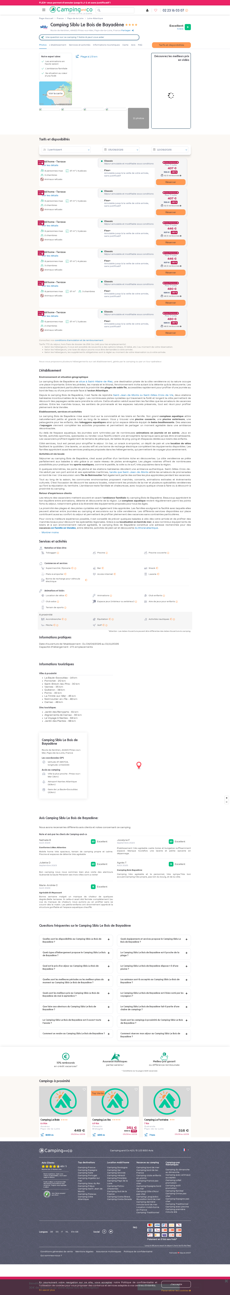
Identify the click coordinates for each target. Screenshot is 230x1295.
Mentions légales (84, 1251)
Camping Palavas (87, 1194)
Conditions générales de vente (56, 1251)
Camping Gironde (116, 1173)
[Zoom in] (227, 798)
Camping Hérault (116, 1175)
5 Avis (180, 29)
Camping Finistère (117, 1178)
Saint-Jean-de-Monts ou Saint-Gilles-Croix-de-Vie (143, 395)
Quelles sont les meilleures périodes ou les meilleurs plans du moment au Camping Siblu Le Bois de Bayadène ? (73, 981)
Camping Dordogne (117, 1167)
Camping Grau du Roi (89, 1183)
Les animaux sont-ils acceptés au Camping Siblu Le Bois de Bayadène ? (150, 981)
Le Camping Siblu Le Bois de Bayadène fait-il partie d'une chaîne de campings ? (149, 1008)
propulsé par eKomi (58, 1194)
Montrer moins (50, 532)
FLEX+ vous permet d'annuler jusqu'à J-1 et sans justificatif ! (75, 2)
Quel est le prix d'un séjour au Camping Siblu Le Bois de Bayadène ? (71, 967)
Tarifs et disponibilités (171, 45)
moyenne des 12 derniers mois (52, 1169)
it (62, 1232)
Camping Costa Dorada (119, 1199)
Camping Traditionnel (147, 1212)
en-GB (74, 1232)
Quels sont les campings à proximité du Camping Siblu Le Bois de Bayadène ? (151, 1021)
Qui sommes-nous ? (51, 1255)
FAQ (140, 45)
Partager (126, 30)
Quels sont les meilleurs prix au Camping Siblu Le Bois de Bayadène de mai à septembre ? (71, 994)
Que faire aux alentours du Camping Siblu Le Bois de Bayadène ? (69, 1008)
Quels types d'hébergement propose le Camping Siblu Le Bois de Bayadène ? (74, 954)
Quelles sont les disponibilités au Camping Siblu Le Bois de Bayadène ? (72, 940)
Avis (133, 45)
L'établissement (57, 45)
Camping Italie (85, 1173)
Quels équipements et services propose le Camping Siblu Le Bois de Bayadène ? (150, 940)
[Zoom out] (227, 802)
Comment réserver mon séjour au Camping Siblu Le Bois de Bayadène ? (150, 1035)
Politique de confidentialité (138, 1251)
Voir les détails (49, 165)
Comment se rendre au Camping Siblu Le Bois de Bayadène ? (74, 1034)
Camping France (86, 1167)
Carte (125, 45)
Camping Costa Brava (118, 1197)
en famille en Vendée (63, 528)
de (51, 1232)
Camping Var (114, 1170)
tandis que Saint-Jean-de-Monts (128, 472)
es (57, 1232)
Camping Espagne (87, 1170)
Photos (43, 45)
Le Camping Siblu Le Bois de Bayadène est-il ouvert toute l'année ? (72, 1021)
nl (67, 1232)
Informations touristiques (106, 45)
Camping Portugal (87, 1175)
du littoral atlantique (146, 528)
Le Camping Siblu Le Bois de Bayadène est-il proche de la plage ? (149, 954)
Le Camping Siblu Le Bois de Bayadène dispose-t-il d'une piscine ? (149, 967)
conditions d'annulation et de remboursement (79, 340)
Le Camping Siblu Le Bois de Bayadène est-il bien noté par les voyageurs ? (151, 994)
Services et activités (79, 45)
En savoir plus (47, 1290)
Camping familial (174, 1191)
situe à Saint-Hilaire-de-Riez (95, 381)
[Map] (115, 765)
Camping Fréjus (86, 1186)
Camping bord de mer (147, 1167)
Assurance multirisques (108, 1251)
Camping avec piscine (177, 1206)
